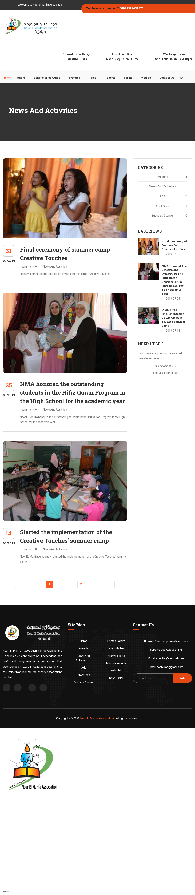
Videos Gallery (116, 648)
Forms (128, 77)
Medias (146, 77)
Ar (181, 77)
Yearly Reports (116, 655)
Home (7, 77)
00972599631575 (132, 8)
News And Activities (55, 266)
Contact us (166, 77)
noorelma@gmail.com (170, 667)
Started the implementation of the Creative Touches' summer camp (173, 317)
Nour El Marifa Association (97, 718)
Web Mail (116, 670)
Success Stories (169, 215)
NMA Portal (116, 677)
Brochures (171, 206)
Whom (21, 77)
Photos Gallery (116, 640)
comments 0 (29, 266)
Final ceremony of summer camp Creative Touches (174, 245)
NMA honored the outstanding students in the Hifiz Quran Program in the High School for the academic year (73, 392)
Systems (74, 77)
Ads (173, 196)
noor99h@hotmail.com (165, 372)
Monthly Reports (116, 663)
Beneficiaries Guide (47, 77)
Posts (92, 77)
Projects (172, 177)
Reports (110, 77)
